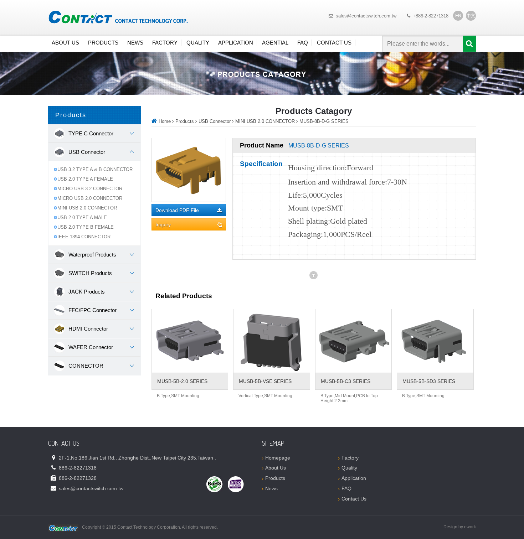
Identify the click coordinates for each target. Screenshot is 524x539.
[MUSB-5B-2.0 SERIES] (190, 341)
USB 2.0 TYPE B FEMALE (85, 227)
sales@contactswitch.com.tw (366, 16)
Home (165, 121)
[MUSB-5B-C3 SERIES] (353, 341)
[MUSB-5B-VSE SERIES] (271, 341)
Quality (197, 43)
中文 (471, 15)
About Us (65, 43)
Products (103, 43)
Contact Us (334, 43)
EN (458, 15)
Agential (275, 43)
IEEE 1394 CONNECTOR (84, 236)
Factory (165, 43)
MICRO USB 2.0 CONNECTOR (89, 198)
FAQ (302, 43)
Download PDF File (177, 210)
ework (470, 526)
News (135, 43)
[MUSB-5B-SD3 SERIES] (435, 341)
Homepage (277, 458)
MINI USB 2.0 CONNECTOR (87, 208)
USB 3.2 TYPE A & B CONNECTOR (95, 169)
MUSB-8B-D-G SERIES (324, 121)
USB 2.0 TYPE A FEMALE (85, 179)
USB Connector (215, 121)
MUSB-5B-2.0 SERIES (182, 381)
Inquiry (163, 224)
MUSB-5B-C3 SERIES (345, 381)
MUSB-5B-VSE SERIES (265, 381)
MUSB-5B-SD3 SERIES (428, 381)
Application (235, 43)
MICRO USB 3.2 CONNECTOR (89, 188)
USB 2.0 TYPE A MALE (82, 217)
